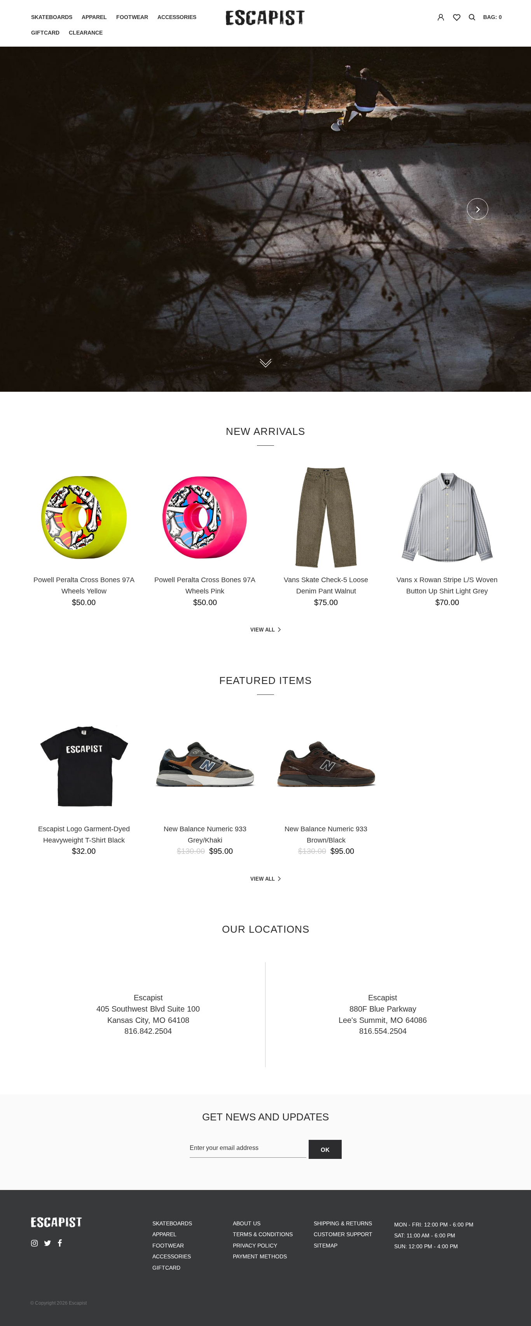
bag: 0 (492, 17)
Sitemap (325, 1245)
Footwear (132, 17)
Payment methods (260, 1256)
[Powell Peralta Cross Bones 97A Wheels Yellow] (84, 518)
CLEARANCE (86, 33)
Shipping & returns (343, 1223)
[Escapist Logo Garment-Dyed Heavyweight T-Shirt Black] (84, 767)
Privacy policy (255, 1245)
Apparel (94, 17)
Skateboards (51, 17)
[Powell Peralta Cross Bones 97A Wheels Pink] (205, 518)
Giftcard (45, 33)
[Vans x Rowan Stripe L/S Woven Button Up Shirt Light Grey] (447, 518)
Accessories (176, 17)
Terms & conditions (263, 1234)
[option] (265, 219)
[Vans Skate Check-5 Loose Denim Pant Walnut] (326, 518)
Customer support (343, 1234)
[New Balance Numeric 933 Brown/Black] (326, 767)
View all (262, 630)
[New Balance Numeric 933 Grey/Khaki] (205, 767)
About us (246, 1223)
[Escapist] (265, 19)
